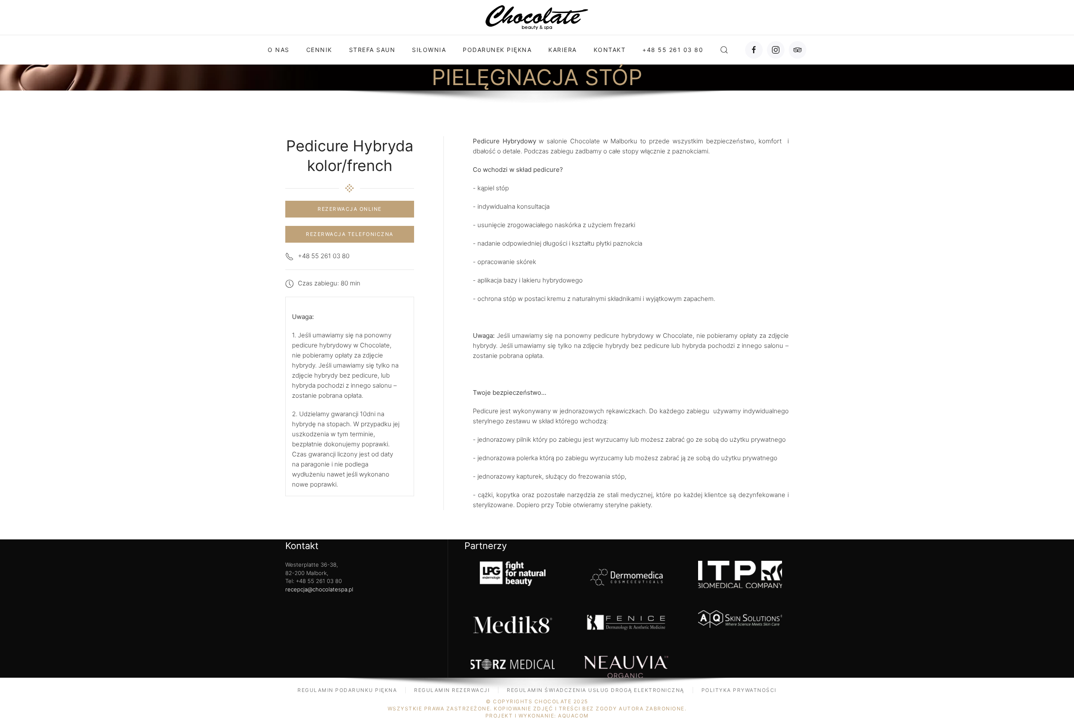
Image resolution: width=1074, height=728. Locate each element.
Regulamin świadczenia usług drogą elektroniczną (595, 690)
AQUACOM (573, 715)
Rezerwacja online (350, 209)
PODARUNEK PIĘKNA (497, 49)
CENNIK (319, 49)
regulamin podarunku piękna (347, 690)
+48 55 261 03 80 (672, 49)
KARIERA (562, 49)
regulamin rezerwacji (452, 690)
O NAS (278, 49)
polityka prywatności (739, 690)
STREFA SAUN (372, 49)
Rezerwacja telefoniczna (350, 234)
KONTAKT (610, 49)
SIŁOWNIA (429, 49)
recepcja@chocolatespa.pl (319, 589)
